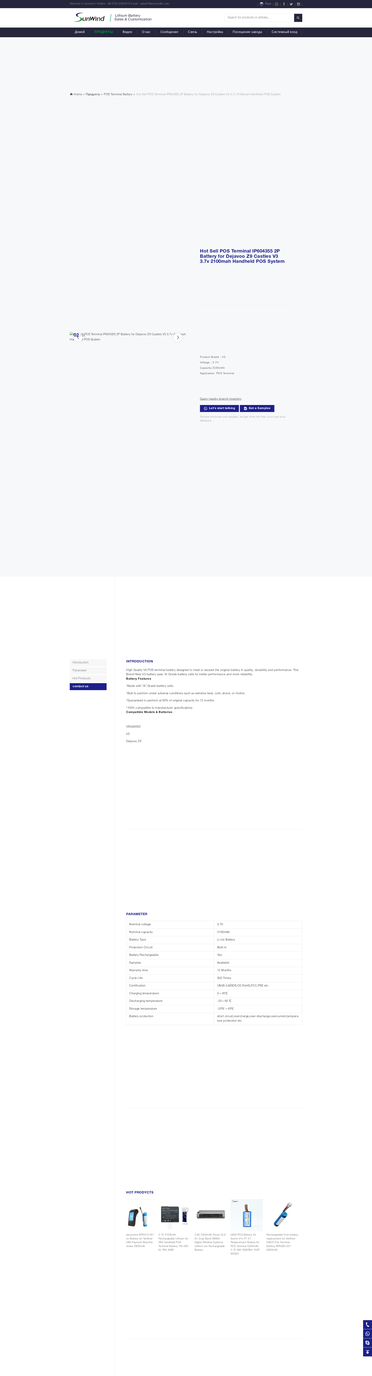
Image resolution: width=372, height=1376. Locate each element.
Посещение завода (247, 32)
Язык (268, 4)
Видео (127, 32)
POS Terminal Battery (118, 94)
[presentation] (177, 337)
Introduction (81, 662)
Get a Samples (259, 408)
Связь (192, 32)
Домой (80, 32)
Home (77, 94)
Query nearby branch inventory (221, 399)
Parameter (80, 670)
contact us (80, 686)
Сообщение (169, 32)
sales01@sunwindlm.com (154, 4)
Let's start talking (222, 408)
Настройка (215, 32)
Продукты (103, 32)
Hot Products (81, 678)
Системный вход (284, 32)
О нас (146, 32)
